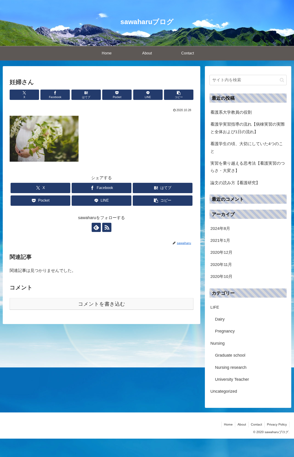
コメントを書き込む (101, 304)
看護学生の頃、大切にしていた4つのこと (246, 147)
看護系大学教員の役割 (231, 112)
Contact (256, 424)
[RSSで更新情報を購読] (106, 227)
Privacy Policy (277, 424)
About (241, 424)
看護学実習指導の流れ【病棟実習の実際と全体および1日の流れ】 (247, 128)
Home (228, 424)
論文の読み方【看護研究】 (235, 183)
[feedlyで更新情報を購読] (96, 227)
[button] (178, 95)
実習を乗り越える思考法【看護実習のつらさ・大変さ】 (247, 167)
